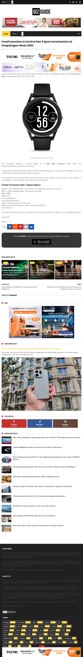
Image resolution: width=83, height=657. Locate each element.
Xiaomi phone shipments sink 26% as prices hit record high (68, 274)
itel (62, 634)
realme (6, 626)
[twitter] (76, 2)
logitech (35, 638)
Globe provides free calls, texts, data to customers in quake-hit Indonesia (42, 486)
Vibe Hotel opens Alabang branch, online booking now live (36, 477)
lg (64, 626)
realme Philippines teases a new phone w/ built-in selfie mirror (37, 447)
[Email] (26, 226)
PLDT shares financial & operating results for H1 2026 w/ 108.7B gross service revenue (46, 437)
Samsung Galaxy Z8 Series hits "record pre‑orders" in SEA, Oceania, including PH (44, 467)
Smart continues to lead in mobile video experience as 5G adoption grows (14, 273)
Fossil (9, 222)
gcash (52, 630)
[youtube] (80, 2)
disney (37, 642)
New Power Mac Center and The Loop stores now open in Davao (38, 525)
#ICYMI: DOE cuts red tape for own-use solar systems (34, 506)
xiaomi (47, 622)
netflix (40, 634)
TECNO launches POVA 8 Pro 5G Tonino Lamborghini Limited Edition (39, 496)
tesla (59, 642)
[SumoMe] (31, 226)
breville (70, 642)
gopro (49, 642)
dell (55, 638)
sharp (29, 634)
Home (6, 34)
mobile (59, 263)
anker (6, 642)
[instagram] (73, 2)
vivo (59, 622)
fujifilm (17, 634)
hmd (27, 642)
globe (31, 626)
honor (19, 626)
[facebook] (70, 2)
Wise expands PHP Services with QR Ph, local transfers (34, 516)
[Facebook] (9, 226)
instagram (67, 638)
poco (5, 634)
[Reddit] (15, 226)
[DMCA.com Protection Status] (9, 613)
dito (63, 630)
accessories (42, 49)
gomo (17, 642)
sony (29, 630)
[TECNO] (41, 652)
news (52, 49)
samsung (21, 622)
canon (52, 634)
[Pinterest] (20, 226)
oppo (34, 622)
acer (41, 630)
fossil (48, 49)
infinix (54, 626)
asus (42, 626)
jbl (46, 638)
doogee (22, 638)
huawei (6, 622)
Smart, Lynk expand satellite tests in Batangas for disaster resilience (41, 273)
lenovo (6, 630)
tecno (18, 630)
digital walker (8, 638)
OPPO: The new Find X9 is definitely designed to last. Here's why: (31, 349)
